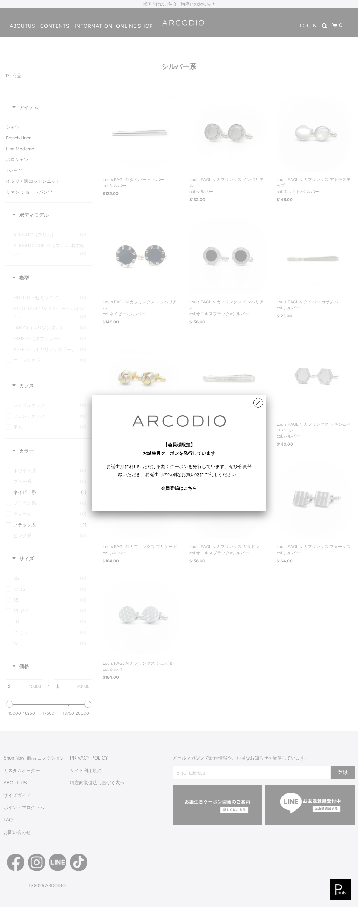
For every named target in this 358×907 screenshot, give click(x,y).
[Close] (258, 401)
